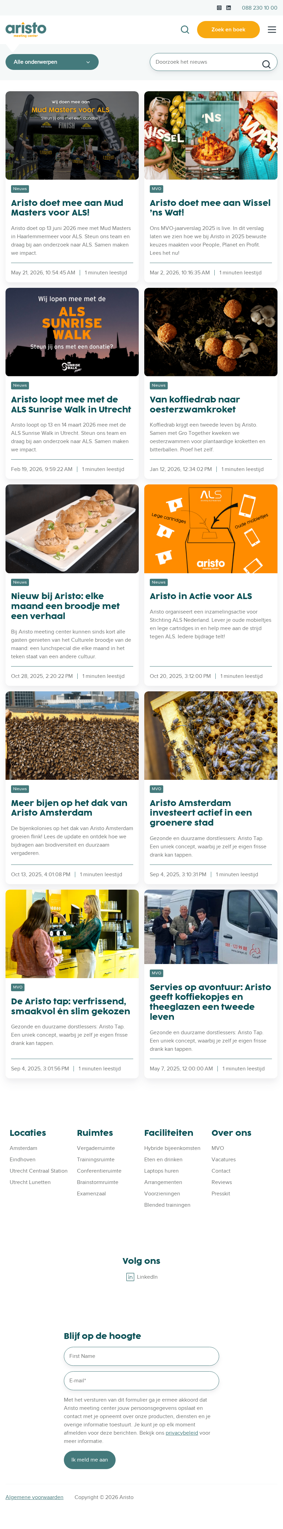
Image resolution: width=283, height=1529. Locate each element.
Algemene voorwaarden (35, 1497)
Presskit (221, 1194)
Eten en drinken (163, 1159)
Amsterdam (23, 1148)
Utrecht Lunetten (30, 1182)
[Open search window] (185, 29)
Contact (221, 1171)
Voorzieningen (162, 1194)
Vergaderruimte (96, 1148)
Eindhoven (23, 1159)
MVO (218, 1148)
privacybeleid (182, 1433)
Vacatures (224, 1159)
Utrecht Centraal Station (39, 1171)
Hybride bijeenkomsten (172, 1148)
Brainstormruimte (97, 1182)
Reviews (222, 1182)
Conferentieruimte (99, 1171)
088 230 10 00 (259, 8)
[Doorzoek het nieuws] (266, 64)
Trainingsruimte (96, 1159)
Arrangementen (163, 1182)
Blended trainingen (167, 1205)
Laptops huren (161, 1171)
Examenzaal (91, 1194)
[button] (271, 29)
